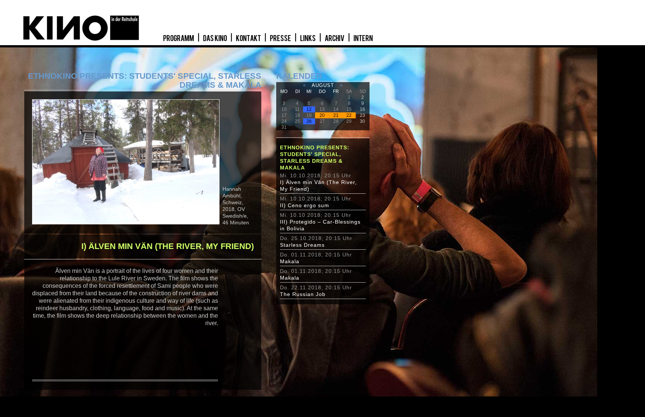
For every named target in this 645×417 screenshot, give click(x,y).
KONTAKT (248, 38)
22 (349, 115)
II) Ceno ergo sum (304, 205)
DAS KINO (215, 38)
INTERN (363, 38)
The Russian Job (302, 294)
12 (309, 109)
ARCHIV (335, 38)
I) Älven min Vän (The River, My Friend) (318, 185)
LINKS (308, 38)
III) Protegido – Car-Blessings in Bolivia (320, 225)
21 (336, 115)
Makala (289, 261)
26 (309, 121)
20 (322, 115)
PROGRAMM (179, 38)
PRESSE (280, 38)
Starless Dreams (302, 245)
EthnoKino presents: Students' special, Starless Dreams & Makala (314, 157)
